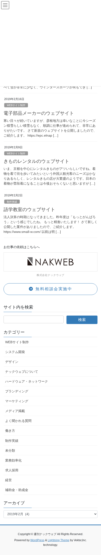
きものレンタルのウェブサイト (36, 161)
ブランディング (16, 391)
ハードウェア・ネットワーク (26, 381)
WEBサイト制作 (16, 105)
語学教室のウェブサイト (29, 209)
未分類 (10, 450)
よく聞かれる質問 (18, 421)
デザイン (11, 362)
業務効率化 (13, 460)
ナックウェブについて (21, 371)
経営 (8, 480)
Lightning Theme (58, 540)
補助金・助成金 (16, 490)
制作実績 (12, 201)
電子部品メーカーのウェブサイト (39, 113)
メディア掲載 (15, 411)
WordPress (37, 540)
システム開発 (15, 352)
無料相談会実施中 (53, 289)
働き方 (10, 430)
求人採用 (11, 470)
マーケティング (16, 401)
